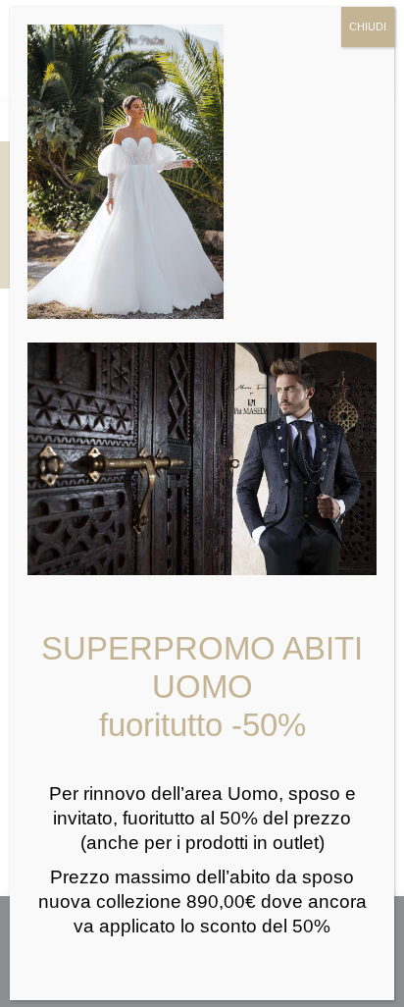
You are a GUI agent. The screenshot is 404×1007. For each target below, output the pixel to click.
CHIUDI (367, 26)
